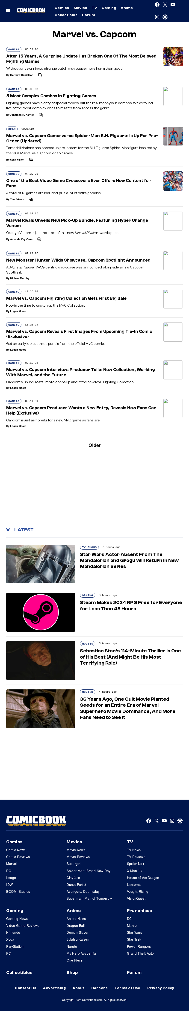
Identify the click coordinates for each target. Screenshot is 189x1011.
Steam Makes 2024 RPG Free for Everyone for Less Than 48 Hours (131, 605)
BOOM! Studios (18, 891)
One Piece (75, 960)
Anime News (76, 918)
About (78, 988)
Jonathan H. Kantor (22, 114)
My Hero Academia (81, 953)
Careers (99, 988)
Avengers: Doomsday (83, 891)
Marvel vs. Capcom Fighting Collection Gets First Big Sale (66, 298)
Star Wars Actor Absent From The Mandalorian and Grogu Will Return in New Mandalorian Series (129, 560)
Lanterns (134, 884)
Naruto (72, 946)
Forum (88, 15)
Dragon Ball (76, 925)
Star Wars (134, 932)
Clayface (73, 877)
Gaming (109, 8)
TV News (134, 849)
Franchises (139, 910)
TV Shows (89, 547)
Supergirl (74, 863)
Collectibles (66, 15)
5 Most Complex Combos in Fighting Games (51, 95)
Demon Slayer (78, 932)
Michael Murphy (19, 278)
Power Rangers (139, 946)
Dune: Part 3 (76, 884)
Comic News (15, 849)
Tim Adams (17, 199)
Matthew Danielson (21, 75)
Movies (80, 8)
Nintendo (13, 932)
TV (94, 8)
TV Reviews (136, 856)
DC (8, 870)
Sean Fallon (17, 159)
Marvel (11, 863)
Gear (12, 129)
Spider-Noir (136, 863)
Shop (72, 972)
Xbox (10, 939)
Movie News (76, 849)
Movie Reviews (78, 856)
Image (11, 877)
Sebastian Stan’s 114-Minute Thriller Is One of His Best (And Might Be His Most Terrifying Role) (130, 657)
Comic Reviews (18, 856)
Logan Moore (18, 311)
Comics (62, 8)
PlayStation (15, 946)
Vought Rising (137, 891)
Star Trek (134, 939)
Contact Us (25, 988)
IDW (9, 884)
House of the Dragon (143, 877)
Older (95, 445)
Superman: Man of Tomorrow (89, 898)
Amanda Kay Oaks (21, 239)
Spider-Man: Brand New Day (89, 870)
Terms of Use (127, 988)
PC (8, 953)
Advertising (54, 988)
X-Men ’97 (135, 870)
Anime (127, 8)
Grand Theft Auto (140, 953)
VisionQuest (136, 898)
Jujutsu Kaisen (78, 939)
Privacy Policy (160, 988)
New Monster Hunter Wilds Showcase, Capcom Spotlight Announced (78, 260)
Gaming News (17, 918)
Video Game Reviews (22, 925)
